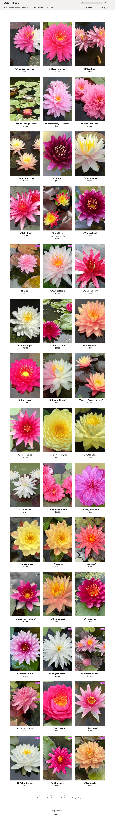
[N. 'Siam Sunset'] (57, 594)
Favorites (64, 798)
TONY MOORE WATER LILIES (43, 8)
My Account (38, 798)
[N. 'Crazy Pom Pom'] (90, 485)
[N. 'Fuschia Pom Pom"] (57, 485)
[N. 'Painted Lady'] (57, 375)
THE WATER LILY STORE (12, 8)
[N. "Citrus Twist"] (90, 153)
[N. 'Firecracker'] (25, 430)
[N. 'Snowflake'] (25, 485)
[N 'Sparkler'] (90, 44)
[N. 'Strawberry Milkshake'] (57, 99)
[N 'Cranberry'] (57, 153)
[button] (11, 3)
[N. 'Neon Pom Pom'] (57, 44)
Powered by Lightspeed (57, 817)
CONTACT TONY (27, 8)
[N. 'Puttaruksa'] (90, 430)
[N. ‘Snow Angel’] (25, 321)
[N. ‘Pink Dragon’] (57, 703)
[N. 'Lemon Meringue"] (57, 430)
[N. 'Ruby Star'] (25, 208)
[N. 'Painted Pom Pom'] (25, 44)
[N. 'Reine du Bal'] (57, 321)
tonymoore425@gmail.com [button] (103, 8)
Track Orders (51, 798)
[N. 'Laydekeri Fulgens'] (25, 594)
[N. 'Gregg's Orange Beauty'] (90, 375)
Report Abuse (57, 814)
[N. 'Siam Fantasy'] (25, 539)
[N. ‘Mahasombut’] (25, 649)
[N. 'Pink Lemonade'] (25, 153)
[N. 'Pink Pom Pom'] (90, 99)
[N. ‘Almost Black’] (90, 208)
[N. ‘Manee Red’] (90, 594)
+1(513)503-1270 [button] (88, 8)
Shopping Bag (76, 798)
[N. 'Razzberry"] (25, 375)
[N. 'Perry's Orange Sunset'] (25, 99)
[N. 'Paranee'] (57, 539)
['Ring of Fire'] (57, 208)
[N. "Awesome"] (90, 321)
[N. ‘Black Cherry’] (90, 266)
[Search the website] (100, 3)
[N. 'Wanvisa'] (90, 539)
